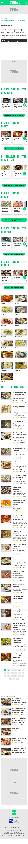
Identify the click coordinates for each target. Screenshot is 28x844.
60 (12, 676)
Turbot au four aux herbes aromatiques (20, 463)
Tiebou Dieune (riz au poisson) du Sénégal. (19, 502)
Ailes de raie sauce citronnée (19, 545)
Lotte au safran (18, 421)
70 (15, 676)
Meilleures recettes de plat (18, 18)
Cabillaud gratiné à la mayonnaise (19, 476)
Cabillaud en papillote (5, 173)
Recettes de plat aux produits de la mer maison (13, 20)
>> (17, 679)
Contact (13, 827)
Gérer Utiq (22, 835)
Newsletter (19, 827)
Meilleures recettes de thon (14, 287)
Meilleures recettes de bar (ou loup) (14, 219)
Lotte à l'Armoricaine (18, 139)
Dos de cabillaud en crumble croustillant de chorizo (19, 518)
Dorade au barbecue (17, 244)
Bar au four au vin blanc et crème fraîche (18, 210)
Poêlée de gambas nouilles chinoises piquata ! (19, 625)
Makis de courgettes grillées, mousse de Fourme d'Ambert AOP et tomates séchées (19, 720)
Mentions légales (10, 830)
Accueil (3, 18)
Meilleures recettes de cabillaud (14, 185)
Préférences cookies (13, 835)
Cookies (4, 835)
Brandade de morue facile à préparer (19, 393)
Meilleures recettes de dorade (14, 254)
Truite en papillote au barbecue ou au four (19, 408)
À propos (7, 827)
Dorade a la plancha (6, 244)
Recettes (8, 18)
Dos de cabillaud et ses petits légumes (19, 434)
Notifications (6, 829)
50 (8, 676)
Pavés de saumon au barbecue (18, 106)
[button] (23, 105)
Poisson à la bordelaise (17, 532)
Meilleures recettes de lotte (14, 149)
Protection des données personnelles (14, 833)
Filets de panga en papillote (19, 449)
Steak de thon (17, 278)
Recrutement (21, 829)
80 (19, 676)
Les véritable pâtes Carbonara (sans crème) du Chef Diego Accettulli (18, 710)
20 (19, 673)
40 (5, 676)
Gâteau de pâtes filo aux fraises (19, 739)
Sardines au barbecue (17, 488)
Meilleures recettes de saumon (14, 115)
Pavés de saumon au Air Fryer (6, 106)
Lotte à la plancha (5, 139)
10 (15, 673)
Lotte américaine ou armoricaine (20, 611)
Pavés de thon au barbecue (5, 279)
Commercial (14, 829)
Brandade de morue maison (19, 559)
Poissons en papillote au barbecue (5, 210)
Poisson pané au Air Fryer (18, 173)
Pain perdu (15, 728)
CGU (17, 830)
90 (23, 676)
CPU (20, 830)
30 (23, 673)
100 (10, 679)
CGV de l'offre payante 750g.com (13, 832)
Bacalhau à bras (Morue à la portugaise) (18, 640)
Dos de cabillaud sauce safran (18, 597)
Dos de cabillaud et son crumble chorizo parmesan (20, 656)
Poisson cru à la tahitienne (18, 572)
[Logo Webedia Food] (14, 821)
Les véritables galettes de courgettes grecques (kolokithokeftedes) (19, 700)
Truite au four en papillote (18, 586)
